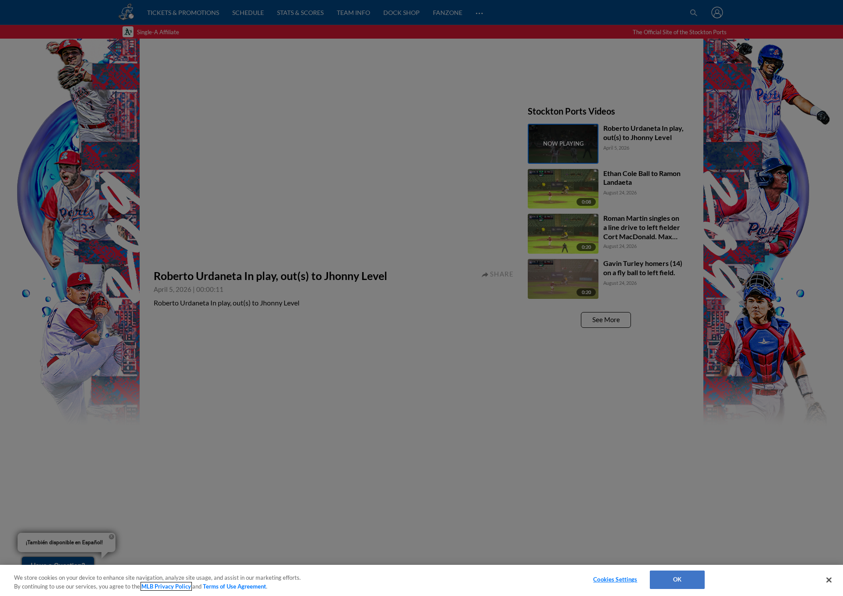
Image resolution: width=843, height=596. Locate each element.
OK (677, 579)
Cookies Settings (615, 579)
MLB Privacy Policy (166, 586)
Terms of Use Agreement (234, 586)
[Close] (829, 579)
